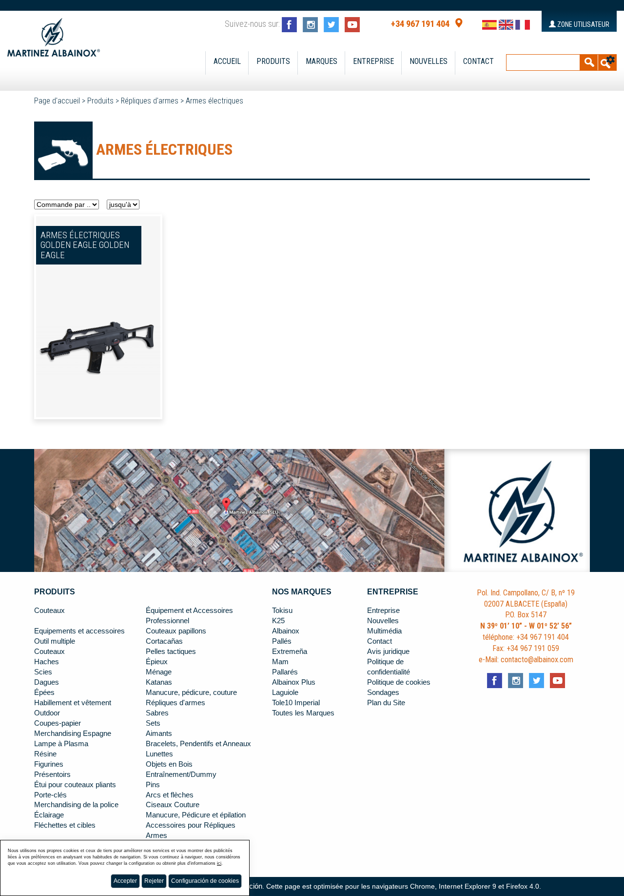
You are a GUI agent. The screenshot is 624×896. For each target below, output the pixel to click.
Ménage (159, 672)
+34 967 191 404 (420, 24)
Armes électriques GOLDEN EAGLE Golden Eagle (84, 245)
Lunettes (159, 754)
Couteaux (49, 610)
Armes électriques (214, 100)
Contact (478, 61)
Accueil (227, 61)
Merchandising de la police (76, 805)
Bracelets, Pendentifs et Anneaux (198, 744)
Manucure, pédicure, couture (191, 692)
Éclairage (49, 815)
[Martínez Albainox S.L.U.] (53, 33)
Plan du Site (386, 703)
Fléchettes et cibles (65, 825)
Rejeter (154, 880)
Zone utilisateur (582, 24)
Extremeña (289, 651)
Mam (280, 662)
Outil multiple (54, 641)
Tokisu (282, 610)
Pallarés (285, 672)
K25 (278, 621)
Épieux (157, 662)
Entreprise (373, 61)
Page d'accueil (57, 100)
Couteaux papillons (176, 631)
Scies (43, 672)
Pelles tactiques (171, 651)
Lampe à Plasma (61, 744)
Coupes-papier (57, 723)
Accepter (125, 880)
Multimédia (384, 631)
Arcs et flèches (170, 795)
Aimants (159, 733)
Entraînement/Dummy (181, 774)
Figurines (48, 764)
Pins (153, 785)
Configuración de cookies (205, 880)
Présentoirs (52, 774)
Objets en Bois (169, 764)
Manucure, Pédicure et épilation (196, 815)
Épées (44, 692)
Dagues (46, 682)
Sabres (157, 713)
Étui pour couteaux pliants (75, 785)
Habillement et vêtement (72, 703)
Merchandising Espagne (72, 733)
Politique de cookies (398, 682)
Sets (153, 723)
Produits (273, 61)
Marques (321, 61)
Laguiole (285, 692)
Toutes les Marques (303, 713)
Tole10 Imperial (296, 703)
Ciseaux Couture (172, 805)
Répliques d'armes (149, 100)
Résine (45, 754)
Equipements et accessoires (79, 631)
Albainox (285, 631)
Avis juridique (388, 651)
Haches (46, 662)
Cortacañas (164, 641)
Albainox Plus (293, 682)
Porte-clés (50, 795)
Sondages (383, 692)
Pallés (282, 641)
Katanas (159, 682)
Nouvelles (429, 61)
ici (219, 863)
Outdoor (47, 713)
